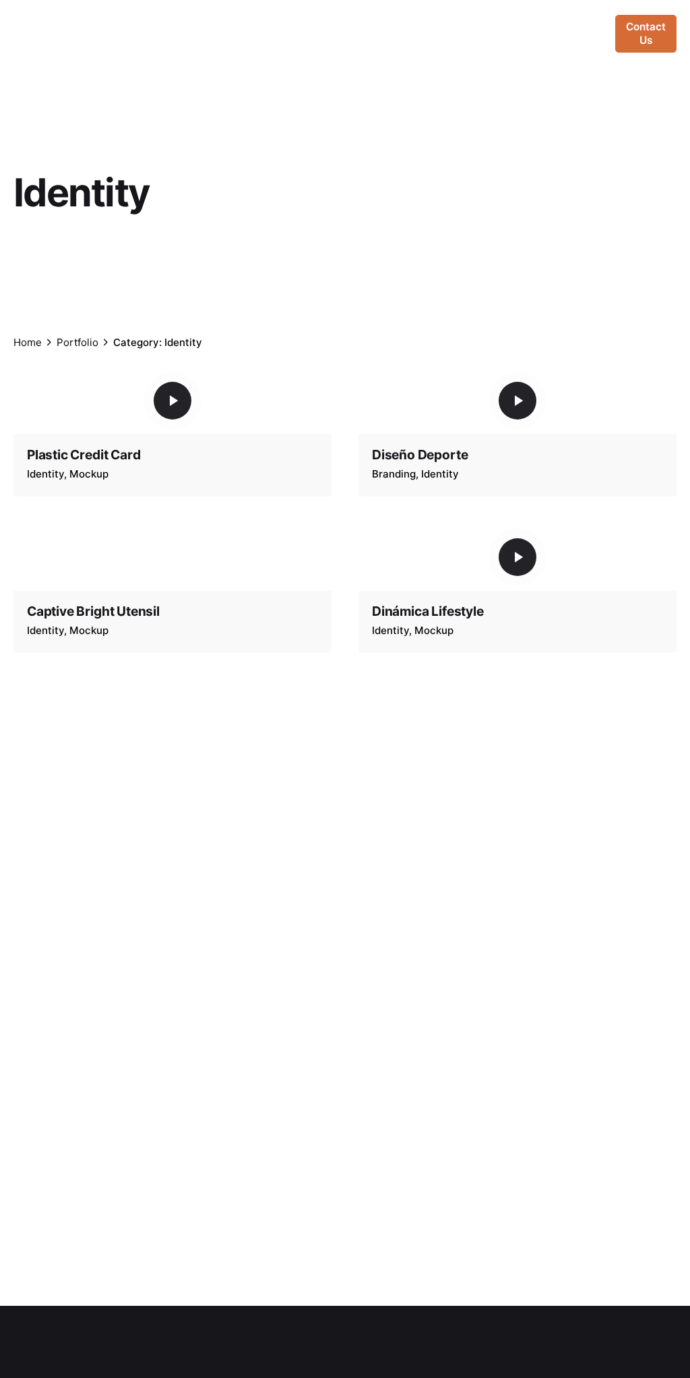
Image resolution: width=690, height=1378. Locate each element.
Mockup (88, 473)
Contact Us (646, 33)
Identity (45, 473)
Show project (61, 491)
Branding (394, 473)
